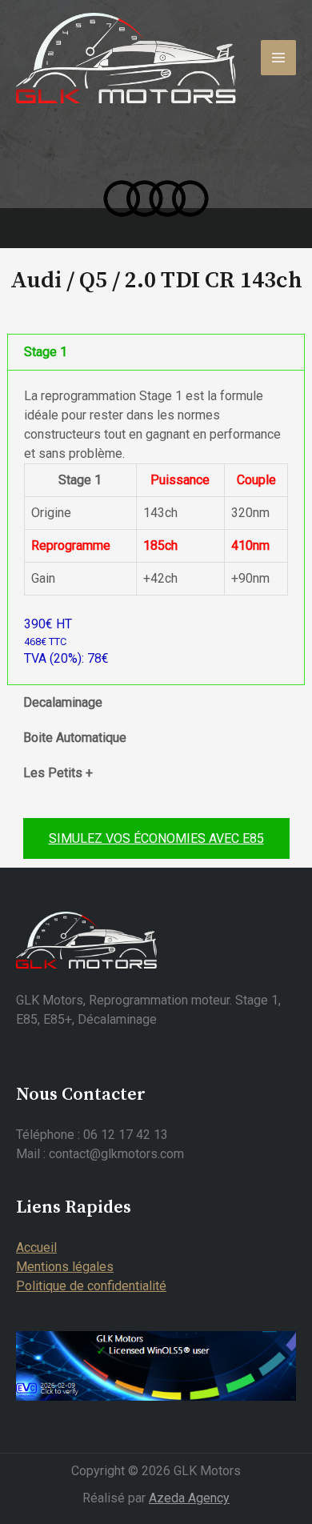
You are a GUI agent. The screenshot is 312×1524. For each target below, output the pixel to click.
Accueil (36, 1247)
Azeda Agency (189, 1498)
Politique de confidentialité (91, 1285)
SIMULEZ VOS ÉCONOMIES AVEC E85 (156, 838)
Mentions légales (65, 1266)
